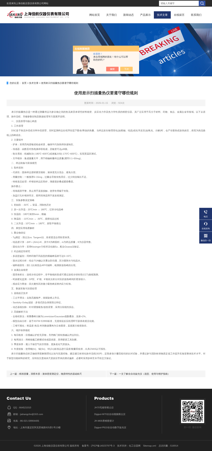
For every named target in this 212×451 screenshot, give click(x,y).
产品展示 (145, 14)
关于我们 (111, 14)
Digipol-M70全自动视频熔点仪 (109, 414)
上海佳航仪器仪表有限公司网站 (32, 3)
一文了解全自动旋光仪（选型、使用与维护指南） (144, 373)
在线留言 (179, 14)
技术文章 (162, 14)
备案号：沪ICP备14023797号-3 (98, 445)
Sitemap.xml (149, 445)
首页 (24, 83)
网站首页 (94, 14)
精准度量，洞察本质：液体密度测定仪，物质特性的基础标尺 (50, 373)
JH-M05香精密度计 (104, 420)
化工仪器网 (134, 445)
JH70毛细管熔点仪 (104, 407)
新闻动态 (128, 14)
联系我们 (196, 14)
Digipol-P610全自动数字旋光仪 (110, 427)
